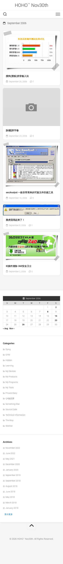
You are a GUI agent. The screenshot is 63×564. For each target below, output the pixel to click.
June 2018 (10, 491)
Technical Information (15, 415)
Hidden (9, 360)
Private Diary (11, 393)
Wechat (9, 426)
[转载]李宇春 (12, 130)
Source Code (11, 409)
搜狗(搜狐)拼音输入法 (17, 76)
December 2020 (13, 464)
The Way (9, 420)
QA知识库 (10, 398)
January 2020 (12, 470)
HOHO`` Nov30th (31, 5)
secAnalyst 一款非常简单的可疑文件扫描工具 (29, 192)
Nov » (12, 328)
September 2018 (13, 481)
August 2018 (11, 486)
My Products (11, 376)
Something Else (12, 404)
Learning (9, 365)
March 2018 (11, 502)
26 (23, 324)
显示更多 (8, 514)
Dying (8, 349)
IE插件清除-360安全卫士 (19, 266)
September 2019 (13, 475)
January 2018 (12, 508)
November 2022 (13, 448)
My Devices (11, 371)
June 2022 (10, 453)
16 (56, 316)
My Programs (12, 382)
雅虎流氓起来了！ (15, 219)
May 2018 (10, 497)
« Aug (5, 328)
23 (56, 320)
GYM (8, 355)
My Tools (10, 387)
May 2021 (10, 459)
